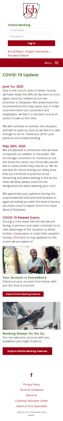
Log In (31, 43)
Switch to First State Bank (31, 406)
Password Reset (18, 55)
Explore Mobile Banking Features (27, 351)
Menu (48, 63)
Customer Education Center (31, 400)
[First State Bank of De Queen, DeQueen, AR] (31, 12)
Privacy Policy (31, 384)
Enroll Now (15, 51)
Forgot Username (36, 51)
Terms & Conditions (31, 389)
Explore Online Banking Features (23, 294)
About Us (31, 395)
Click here (19, 237)
